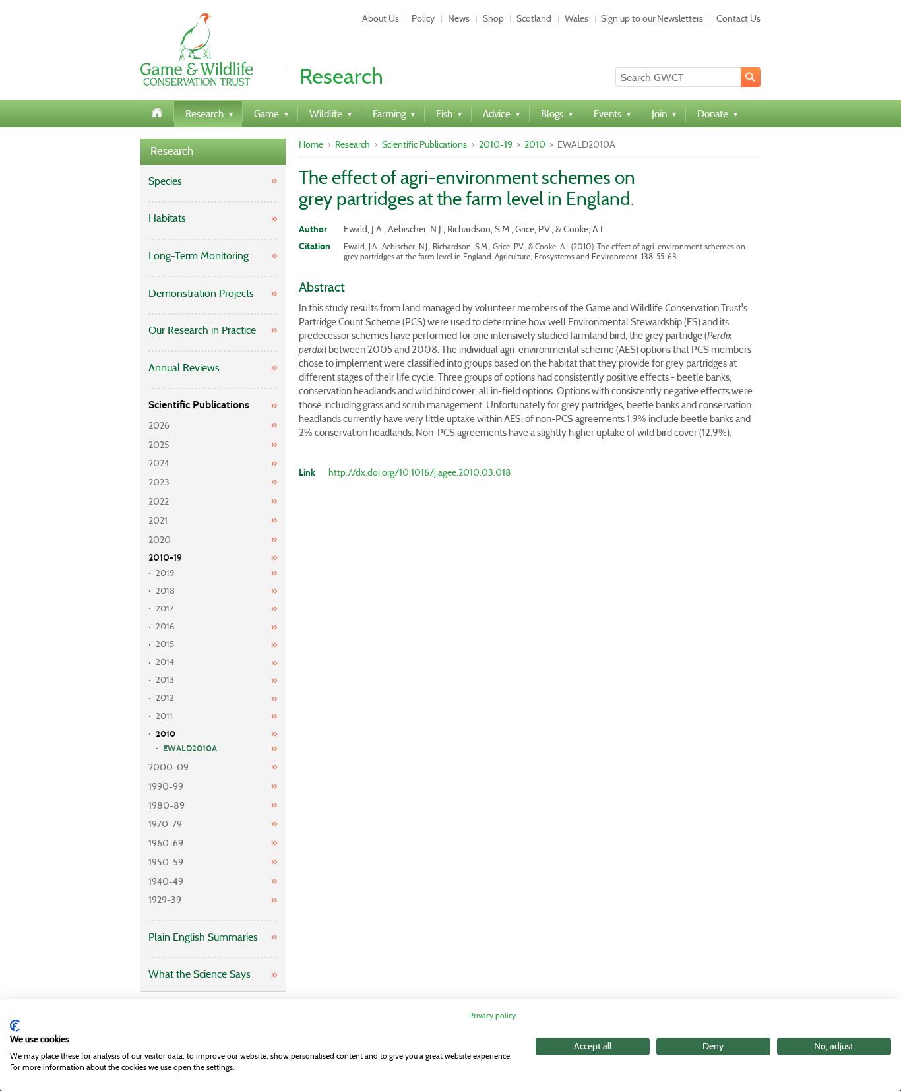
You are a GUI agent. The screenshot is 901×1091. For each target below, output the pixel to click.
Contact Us (738, 18)
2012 (165, 697)
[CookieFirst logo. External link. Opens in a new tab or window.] (15, 1026)
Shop (493, 18)
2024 (159, 463)
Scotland (533, 18)
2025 (159, 445)
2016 (165, 626)
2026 (159, 425)
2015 (165, 644)
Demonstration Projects (201, 293)
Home (311, 144)
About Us (380, 18)
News (459, 18)
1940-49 (165, 881)
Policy (423, 18)
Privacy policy (492, 1015)
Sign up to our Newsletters (652, 18)
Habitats (167, 218)
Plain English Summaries (203, 937)
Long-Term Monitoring (198, 255)
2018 (165, 590)
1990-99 (165, 786)
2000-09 (168, 767)
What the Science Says (199, 974)
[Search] (751, 77)
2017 (165, 608)
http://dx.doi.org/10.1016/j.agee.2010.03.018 (419, 472)
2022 (158, 501)
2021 (158, 520)
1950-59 (165, 862)
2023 (159, 482)
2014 (165, 662)
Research (171, 151)
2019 (165, 572)
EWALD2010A (190, 748)
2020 (159, 540)
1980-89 (166, 805)
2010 (165, 734)
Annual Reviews (184, 367)
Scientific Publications (198, 404)
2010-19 (165, 557)
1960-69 (165, 843)
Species (165, 181)
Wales (576, 18)
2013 (165, 679)
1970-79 (165, 824)
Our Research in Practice (202, 330)
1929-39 (164, 900)
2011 (164, 716)
